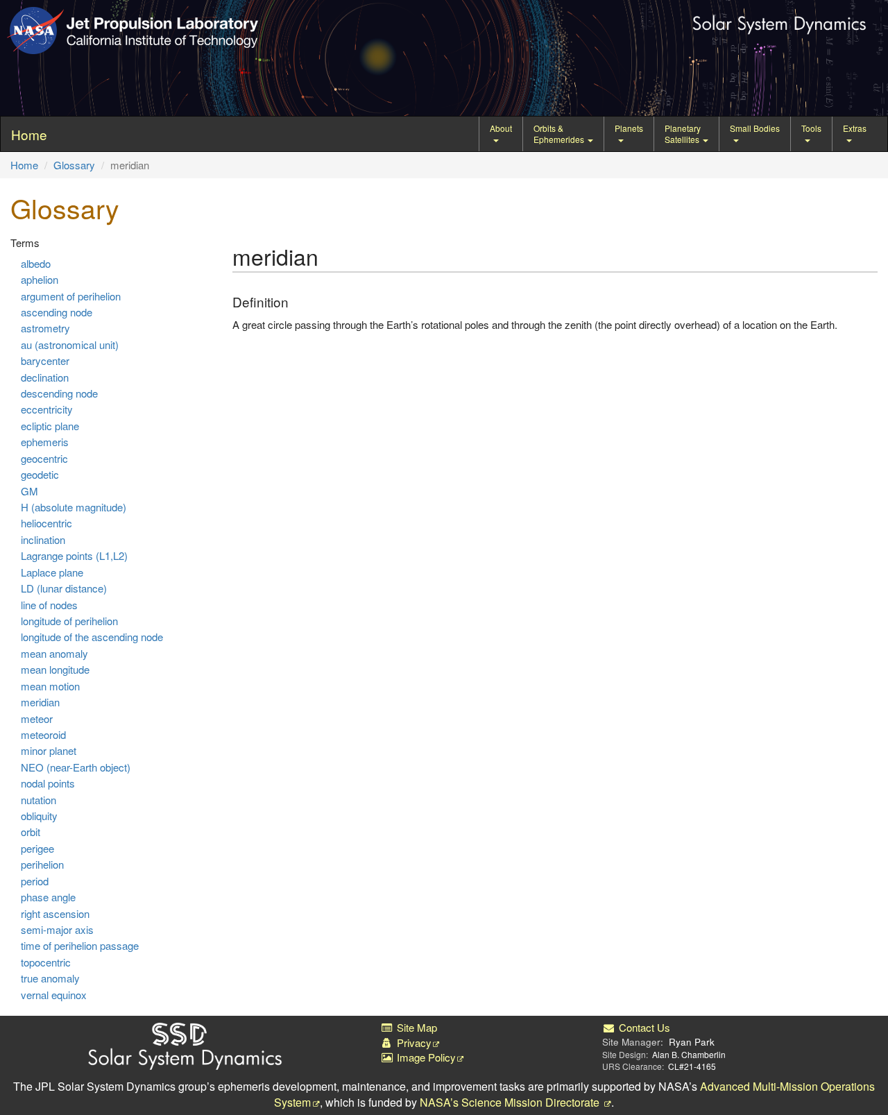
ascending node (56, 312)
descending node (59, 393)
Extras (854, 128)
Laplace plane (52, 572)
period (35, 881)
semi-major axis (57, 929)
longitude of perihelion (69, 620)
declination (45, 377)
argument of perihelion (71, 296)
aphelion (39, 279)
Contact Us (642, 1027)
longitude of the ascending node (92, 636)
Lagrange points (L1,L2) (74, 555)
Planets (629, 128)
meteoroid (43, 734)
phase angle (48, 897)
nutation (38, 799)
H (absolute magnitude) (73, 507)
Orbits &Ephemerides (559, 133)
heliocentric (46, 523)
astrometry (45, 328)
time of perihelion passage (80, 945)
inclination (43, 539)
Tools (811, 128)
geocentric (44, 458)
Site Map (415, 1027)
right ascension (55, 913)
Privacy (413, 1042)
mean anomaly (54, 653)
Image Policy (425, 1057)
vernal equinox (54, 994)
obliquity (39, 815)
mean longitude (55, 669)
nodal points (48, 783)
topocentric (46, 962)
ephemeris (45, 441)
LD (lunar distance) (64, 588)
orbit (30, 831)
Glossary (74, 165)
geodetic (40, 474)
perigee (37, 848)
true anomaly (50, 978)
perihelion (42, 864)
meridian (40, 702)
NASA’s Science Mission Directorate (511, 1102)
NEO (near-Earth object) (75, 767)
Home (24, 165)
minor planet (48, 750)
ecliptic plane (50, 425)
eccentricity (47, 409)
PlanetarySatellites (683, 133)
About (501, 128)
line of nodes (49, 604)
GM (29, 491)
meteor (37, 718)
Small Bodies (755, 128)
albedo (36, 263)
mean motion (50, 686)
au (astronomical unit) (70, 344)
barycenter (45, 360)
